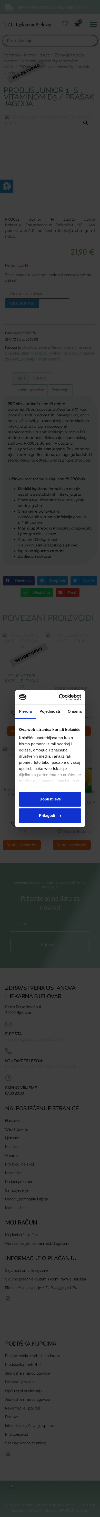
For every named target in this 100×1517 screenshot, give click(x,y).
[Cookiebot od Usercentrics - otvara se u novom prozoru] (62, 697)
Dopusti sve (50, 799)
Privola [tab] (25, 711)
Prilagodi (47, 815)
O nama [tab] (74, 711)
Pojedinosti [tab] (49, 711)
